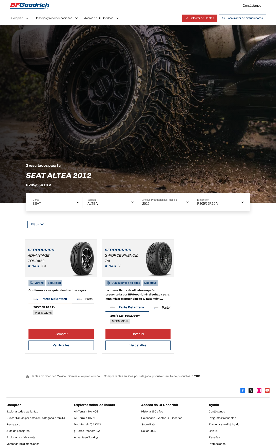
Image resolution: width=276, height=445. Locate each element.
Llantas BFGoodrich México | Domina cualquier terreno (65, 376)
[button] (77, 202)
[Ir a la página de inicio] (30, 5)
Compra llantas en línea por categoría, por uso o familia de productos (147, 376)
